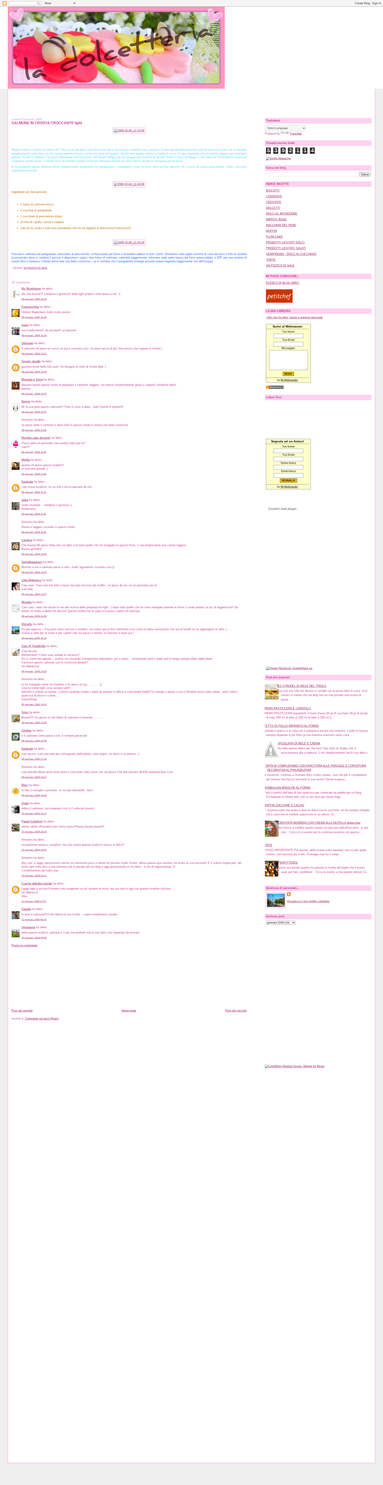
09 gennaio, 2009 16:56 (34, 741)
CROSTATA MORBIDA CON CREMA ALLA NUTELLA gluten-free (319, 822)
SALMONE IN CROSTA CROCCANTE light (47, 123)
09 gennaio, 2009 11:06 (33, 430)
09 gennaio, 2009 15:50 (34, 722)
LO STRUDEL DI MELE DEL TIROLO (302, 686)
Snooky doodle (31, 361)
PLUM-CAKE (274, 236)
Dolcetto (26, 624)
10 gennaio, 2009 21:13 (34, 875)
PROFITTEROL (288, 862)
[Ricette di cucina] (279, 301)
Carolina (26, 540)
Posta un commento (24, 945)
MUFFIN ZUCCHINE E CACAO (284, 805)
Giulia (25, 803)
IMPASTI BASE (276, 219)
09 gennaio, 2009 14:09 (34, 616)
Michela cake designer (35, 437)
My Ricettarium (31, 288)
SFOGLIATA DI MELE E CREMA (299, 743)
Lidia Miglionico (31, 580)
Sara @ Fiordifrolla (33, 646)
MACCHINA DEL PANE (281, 225)
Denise (25, 401)
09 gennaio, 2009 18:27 (34, 777)
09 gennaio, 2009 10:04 (34, 299)
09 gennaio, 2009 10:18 (34, 317)
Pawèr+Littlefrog (31, 821)
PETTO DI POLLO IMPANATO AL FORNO (291, 726)
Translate (296, 133)
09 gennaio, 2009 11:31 (33, 492)
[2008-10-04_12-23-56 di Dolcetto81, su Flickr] (129, 130)
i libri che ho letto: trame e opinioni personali (294, 317)
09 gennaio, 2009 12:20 (34, 572)
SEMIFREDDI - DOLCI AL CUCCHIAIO (291, 254)
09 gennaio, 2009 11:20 (33, 452)
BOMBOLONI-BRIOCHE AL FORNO (287, 787)
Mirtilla (25, 459)
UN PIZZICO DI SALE (35, 268)
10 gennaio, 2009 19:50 (34, 850)
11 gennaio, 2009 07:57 (33, 901)
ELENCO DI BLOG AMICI (282, 282)
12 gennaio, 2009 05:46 (34, 937)
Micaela (26, 602)
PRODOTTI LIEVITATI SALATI (286, 248)
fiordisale (27, 481)
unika (24, 500)
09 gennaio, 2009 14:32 (34, 704)
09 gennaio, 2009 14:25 (34, 671)
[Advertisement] (191, 99)
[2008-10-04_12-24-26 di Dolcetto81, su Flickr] (129, 242)
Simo (24, 712)
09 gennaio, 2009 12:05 (34, 554)
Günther (26, 730)
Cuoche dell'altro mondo (36, 883)
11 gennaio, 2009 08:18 (33, 919)
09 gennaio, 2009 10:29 (34, 372)
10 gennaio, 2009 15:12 (34, 813)
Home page (128, 1010)
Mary (24, 785)
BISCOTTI (272, 190)
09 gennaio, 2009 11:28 (33, 474)
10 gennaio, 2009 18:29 (34, 831)
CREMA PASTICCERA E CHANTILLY (287, 708)
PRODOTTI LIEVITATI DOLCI (285, 242)
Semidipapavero (31, 562)
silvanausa (28, 927)
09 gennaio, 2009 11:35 (33, 514)
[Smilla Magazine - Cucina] (278, 158)
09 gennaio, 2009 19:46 (34, 795)
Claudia (26, 909)
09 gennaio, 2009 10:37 (34, 412)
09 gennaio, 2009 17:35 (34, 759)
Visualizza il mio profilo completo (308, 901)
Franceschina (30, 306)
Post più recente (22, 1010)
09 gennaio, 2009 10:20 (34, 335)
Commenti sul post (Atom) (42, 1018)
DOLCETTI (273, 208)
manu (25, 325)
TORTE (271, 259)
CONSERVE (274, 196)
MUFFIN (271, 231)
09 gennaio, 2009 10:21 (34, 353)
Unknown (27, 343)
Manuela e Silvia (32, 379)
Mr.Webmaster (289, 380)
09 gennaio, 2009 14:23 (34, 638)
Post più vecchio (236, 1010)
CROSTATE (273, 202)
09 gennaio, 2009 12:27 (34, 594)
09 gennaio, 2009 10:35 (34, 393)
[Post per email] (12, 268)
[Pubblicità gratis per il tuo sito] (275, 388)
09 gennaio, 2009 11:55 (33, 532)
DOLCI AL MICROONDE (281, 213)
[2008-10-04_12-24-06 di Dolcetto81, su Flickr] (129, 184)
